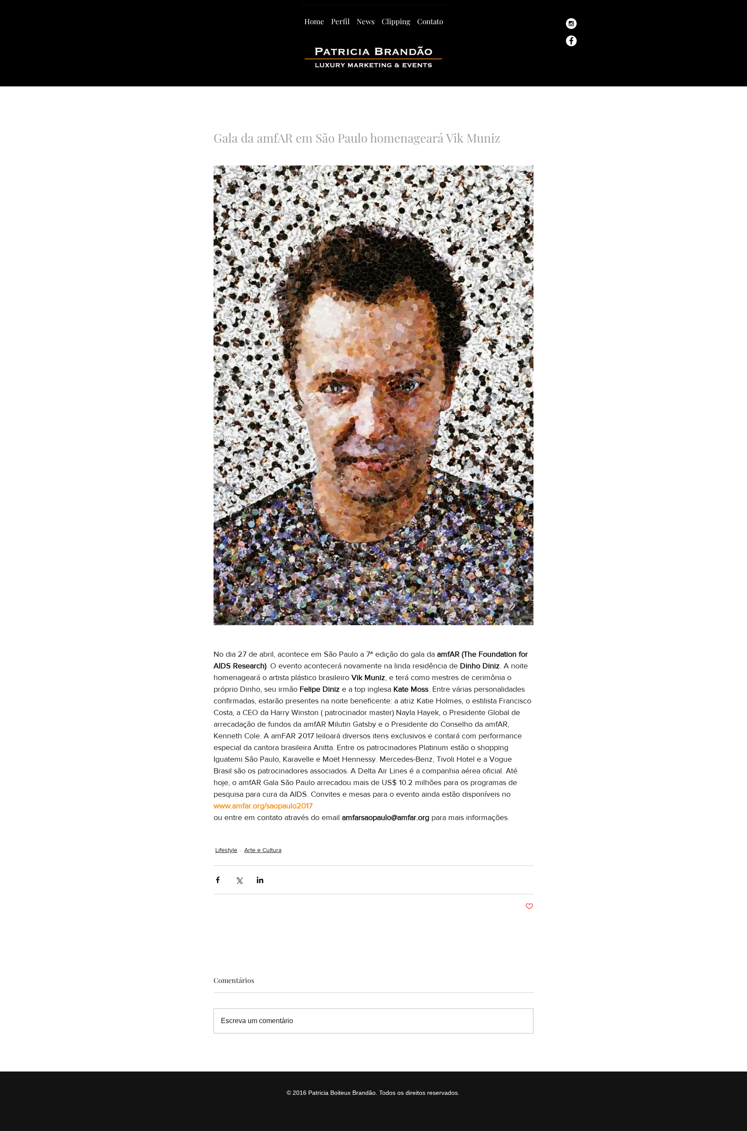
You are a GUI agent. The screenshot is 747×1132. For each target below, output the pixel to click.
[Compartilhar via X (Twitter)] (239, 880)
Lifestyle (226, 849)
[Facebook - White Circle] (571, 40)
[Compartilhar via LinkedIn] (260, 880)
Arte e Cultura (262, 849)
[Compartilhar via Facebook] (218, 880)
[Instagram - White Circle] (571, 23)
